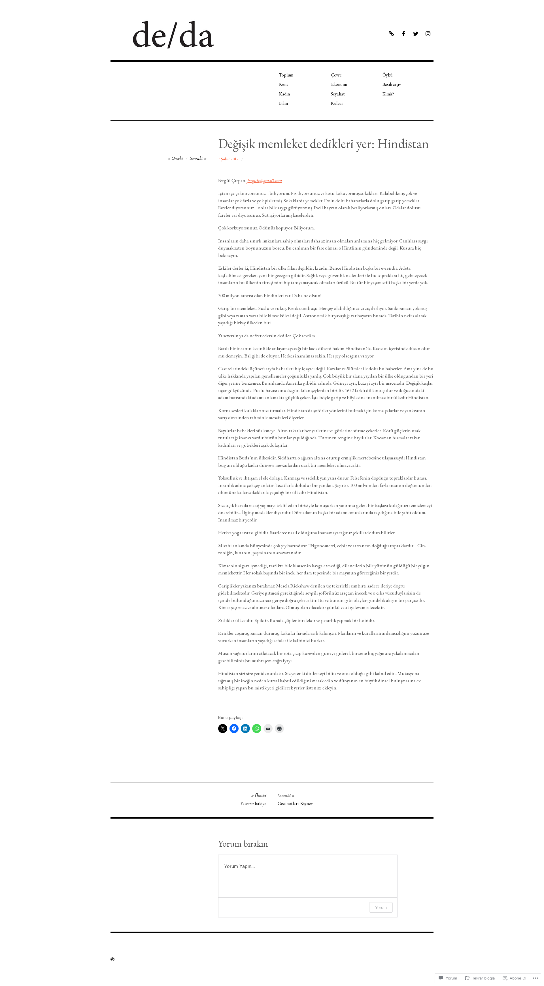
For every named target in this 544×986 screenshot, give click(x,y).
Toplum (286, 75)
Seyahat (338, 94)
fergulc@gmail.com (264, 180)
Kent (283, 84)
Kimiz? (388, 94)
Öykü (387, 75)
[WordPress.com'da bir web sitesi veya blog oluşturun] (112, 959)
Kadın (284, 94)
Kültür (337, 103)
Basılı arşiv (391, 84)
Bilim (283, 103)
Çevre (336, 75)
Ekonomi (339, 84)
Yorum (381, 907)
